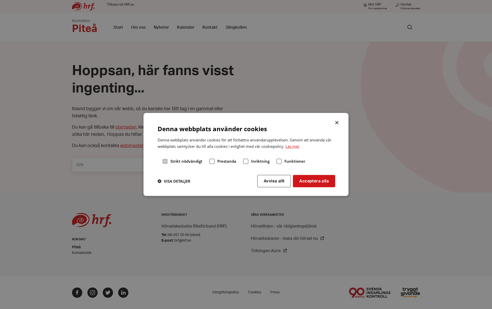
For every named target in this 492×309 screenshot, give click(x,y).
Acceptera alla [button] (314, 181)
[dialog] (246, 154)
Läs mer (292, 146)
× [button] (337, 122)
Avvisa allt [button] (274, 181)
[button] (174, 181)
